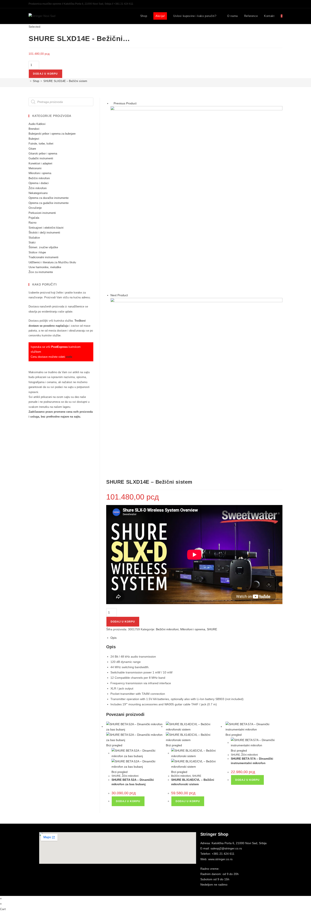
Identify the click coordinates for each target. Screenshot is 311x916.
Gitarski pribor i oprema (43, 153)
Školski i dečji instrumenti (44, 232)
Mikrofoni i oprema (192, 629)
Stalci (32, 242)
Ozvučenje (35, 207)
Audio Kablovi (37, 124)
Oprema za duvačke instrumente (49, 197)
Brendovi (34, 128)
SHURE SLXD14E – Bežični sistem (65, 81)
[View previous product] (111, 103)
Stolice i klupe (37, 252)
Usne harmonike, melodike (45, 267)
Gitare (32, 148)
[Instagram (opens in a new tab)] (278, 4)
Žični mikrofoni (130, 775)
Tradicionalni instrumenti (43, 257)
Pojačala (34, 217)
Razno (32, 222)
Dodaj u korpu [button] (128, 801)
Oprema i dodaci (39, 183)
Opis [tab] (113, 637)
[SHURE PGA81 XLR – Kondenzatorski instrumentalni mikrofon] (196, 199)
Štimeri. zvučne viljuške (43, 247)
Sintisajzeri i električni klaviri (46, 227)
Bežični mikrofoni (167, 629)
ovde (69, 356)
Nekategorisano (38, 193)
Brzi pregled (114, 745)
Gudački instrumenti (41, 158)
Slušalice (34, 237)
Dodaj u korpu (45, 73)
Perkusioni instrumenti (42, 212)
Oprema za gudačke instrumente (49, 203)
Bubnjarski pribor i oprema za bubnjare (52, 133)
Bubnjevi (34, 138)
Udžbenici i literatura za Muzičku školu (52, 262)
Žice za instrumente (41, 272)
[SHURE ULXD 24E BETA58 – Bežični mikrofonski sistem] (196, 383)
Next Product (119, 295)
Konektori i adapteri (40, 163)
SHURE (212, 629)
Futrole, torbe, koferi (41, 143)
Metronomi (35, 168)
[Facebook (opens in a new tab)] (273, 4)
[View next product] (130, 295)
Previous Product (125, 103)
